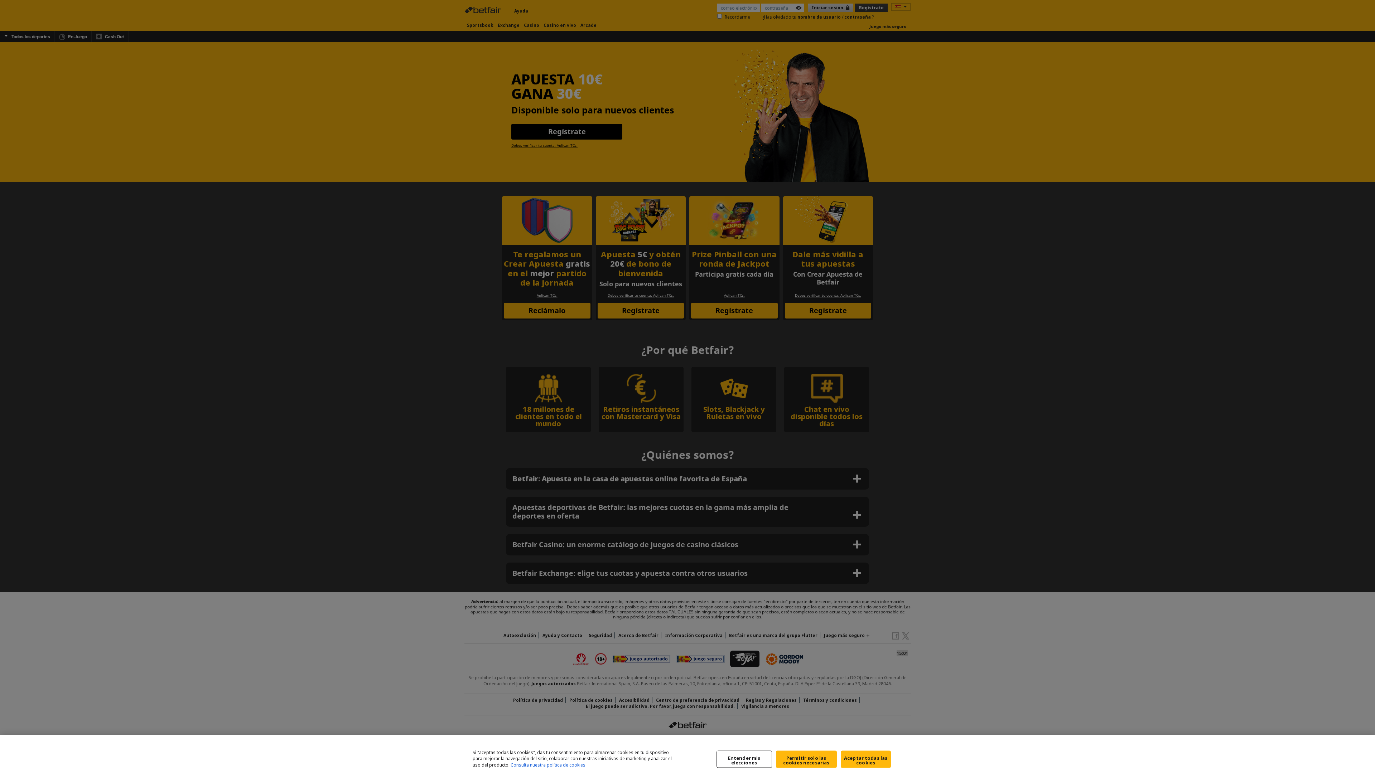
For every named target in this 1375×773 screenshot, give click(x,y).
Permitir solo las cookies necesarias (806, 760)
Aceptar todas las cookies (865, 760)
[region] (687, 754)
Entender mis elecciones (744, 760)
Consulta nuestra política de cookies (548, 765)
